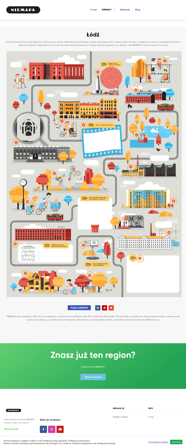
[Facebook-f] (43, 429)
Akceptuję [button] (176, 442)
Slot (115, 420)
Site (118, 420)
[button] (97, 307)
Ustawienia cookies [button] (158, 442)
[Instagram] (51, 429)
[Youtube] (60, 429)
